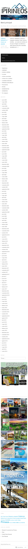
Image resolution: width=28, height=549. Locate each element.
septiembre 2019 (5, 235)
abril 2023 (4, 158)
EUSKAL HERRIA (6, 72)
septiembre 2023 (5, 149)
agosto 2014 (4, 341)
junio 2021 (4, 193)
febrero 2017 (5, 287)
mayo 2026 (4, 102)
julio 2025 (4, 112)
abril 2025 (4, 118)
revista (14, 522)
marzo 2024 (4, 139)
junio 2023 (4, 154)
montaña (7, 520)
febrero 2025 (5, 122)
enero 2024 (4, 143)
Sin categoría (5, 93)
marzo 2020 (4, 222)
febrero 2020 (5, 224)
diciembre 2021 (5, 183)
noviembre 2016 (5, 293)
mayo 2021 (4, 195)
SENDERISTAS (5, 89)
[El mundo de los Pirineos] (14, 18)
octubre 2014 (5, 336)
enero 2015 (4, 330)
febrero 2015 (5, 328)
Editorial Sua (3, 518)
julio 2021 (4, 191)
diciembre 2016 (5, 291)
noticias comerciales (6, 76)
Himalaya (3, 520)
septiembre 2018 (5, 251)
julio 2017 (4, 276)
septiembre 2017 (5, 274)
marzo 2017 (4, 284)
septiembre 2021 (5, 189)
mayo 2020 (4, 218)
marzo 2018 (4, 262)
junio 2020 (4, 216)
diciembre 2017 (5, 268)
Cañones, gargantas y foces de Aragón (4, 41)
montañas (12, 520)
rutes (20, 522)
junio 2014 (4, 345)
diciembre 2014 (5, 332)
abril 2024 (4, 137)
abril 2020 (4, 220)
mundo (15, 520)
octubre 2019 (5, 233)
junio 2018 (4, 255)
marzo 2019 (4, 239)
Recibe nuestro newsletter (8, 60)
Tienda (3, 57)
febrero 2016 (5, 305)
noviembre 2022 (5, 166)
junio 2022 (4, 170)
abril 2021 (4, 197)
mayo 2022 (4, 172)
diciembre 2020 (5, 205)
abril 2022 (4, 174)
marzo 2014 (4, 351)
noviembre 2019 (5, 230)
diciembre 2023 (5, 145)
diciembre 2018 (5, 245)
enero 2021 (4, 203)
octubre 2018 (5, 249)
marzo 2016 (4, 303)
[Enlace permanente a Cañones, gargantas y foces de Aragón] (14, 33)
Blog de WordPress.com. (6, 544)
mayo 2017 (4, 280)
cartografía (15, 516)
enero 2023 (4, 162)
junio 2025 (4, 114)
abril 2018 (4, 260)
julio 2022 (4, 168)
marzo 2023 (4, 160)
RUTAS (3, 86)
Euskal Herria (23, 518)
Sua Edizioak (5, 536)
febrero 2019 (5, 241)
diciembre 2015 (5, 309)
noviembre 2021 (5, 185)
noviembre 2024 (5, 127)
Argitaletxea (25, 29)
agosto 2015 (4, 318)
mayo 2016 (4, 301)
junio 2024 (4, 133)
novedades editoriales (7, 80)
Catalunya (21, 516)
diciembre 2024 (5, 124)
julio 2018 (4, 253)
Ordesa (19, 520)
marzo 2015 (4, 326)
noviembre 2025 (5, 108)
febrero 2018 (5, 264)
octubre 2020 (5, 210)
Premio (10, 522)
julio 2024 (4, 131)
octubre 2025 (5, 110)
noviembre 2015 (5, 311)
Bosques (11, 516)
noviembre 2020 (5, 208)
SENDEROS (5, 91)
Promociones (5, 55)
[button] (4, 402)
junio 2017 (4, 278)
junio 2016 (4, 299)
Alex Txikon (3, 516)
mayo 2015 (4, 324)
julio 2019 (4, 237)
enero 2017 (4, 289)
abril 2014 (4, 349)
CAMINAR (4, 70)
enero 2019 (4, 243)
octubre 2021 (5, 187)
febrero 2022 (5, 178)
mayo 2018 (4, 257)
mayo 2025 (4, 116)
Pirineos (5, 522)
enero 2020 (4, 226)
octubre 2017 (5, 272)
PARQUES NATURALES (7, 82)
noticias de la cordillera (7, 78)
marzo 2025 (4, 120)
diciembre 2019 (5, 228)
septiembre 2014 (5, 338)
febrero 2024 (5, 141)
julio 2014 (4, 343)
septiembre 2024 (5, 129)
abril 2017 (4, 282)
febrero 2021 (5, 201)
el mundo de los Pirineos (11, 518)
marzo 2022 (4, 176)
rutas (17, 522)
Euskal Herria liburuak (7, 534)
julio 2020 (4, 214)
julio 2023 (4, 151)
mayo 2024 (4, 135)
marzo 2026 (4, 106)
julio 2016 (4, 297)
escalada (18, 518)
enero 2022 (4, 181)
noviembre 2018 (5, 247)
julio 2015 (4, 320)
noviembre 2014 (5, 334)
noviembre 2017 (5, 270)
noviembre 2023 (5, 147)
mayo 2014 (4, 347)
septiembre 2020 (5, 212)
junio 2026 (4, 100)
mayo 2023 (4, 156)
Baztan (7, 516)
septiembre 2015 (5, 316)
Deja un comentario (5, 47)
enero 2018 (4, 266)
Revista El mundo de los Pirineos (9, 530)
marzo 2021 (4, 199)
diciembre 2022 (5, 164)
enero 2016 (4, 307)
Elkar (3, 532)
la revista (4, 74)
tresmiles (23, 522)
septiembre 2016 (5, 295)
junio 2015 (4, 322)
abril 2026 (4, 104)
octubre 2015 (5, 314)
